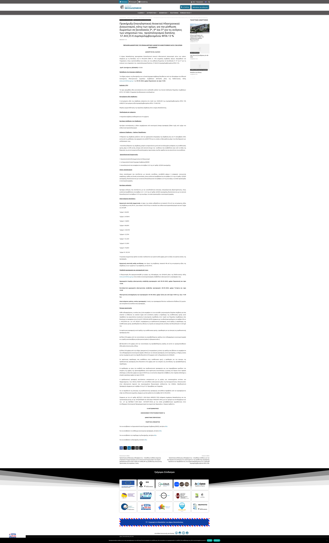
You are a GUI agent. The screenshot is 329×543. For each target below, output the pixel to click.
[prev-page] (191, 77)
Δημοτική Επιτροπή (195, 52)
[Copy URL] (141, 448)
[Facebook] (121, 448)
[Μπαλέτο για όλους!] (200, 66)
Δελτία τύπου (193, 32)
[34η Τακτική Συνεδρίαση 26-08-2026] (200, 48)
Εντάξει (210, 540)
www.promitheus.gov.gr (127, 81)
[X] (125, 448)
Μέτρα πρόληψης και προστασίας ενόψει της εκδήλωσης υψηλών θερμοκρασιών (197, 37)
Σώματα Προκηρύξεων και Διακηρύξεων (142, 19)
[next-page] (194, 77)
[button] (209, 2)
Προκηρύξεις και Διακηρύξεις (145, 17)
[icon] (176, 533)
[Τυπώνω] (137, 448)
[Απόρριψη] (327, 540)
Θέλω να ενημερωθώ (132, 17)
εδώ (166, 426)
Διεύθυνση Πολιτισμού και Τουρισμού (199, 69)
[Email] (133, 448)
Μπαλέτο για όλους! (196, 72)
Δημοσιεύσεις (123, 17)
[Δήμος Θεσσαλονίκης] (132, 7)
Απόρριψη (216, 540)
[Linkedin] (129, 448)
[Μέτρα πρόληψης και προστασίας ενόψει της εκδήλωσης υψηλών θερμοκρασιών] (200, 28)
